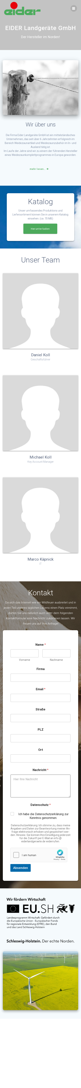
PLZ (41, 729)
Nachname (56, 659)
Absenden (20, 868)
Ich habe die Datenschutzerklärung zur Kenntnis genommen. (43, 816)
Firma (41, 669)
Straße (40, 709)
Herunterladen (40, 228)
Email (40, 689)
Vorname (24, 659)
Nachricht (40, 770)
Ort (40, 750)
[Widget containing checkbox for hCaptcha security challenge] (38, 855)
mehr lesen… (38, 169)
